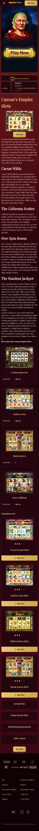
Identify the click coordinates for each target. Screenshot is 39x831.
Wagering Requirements (19, 727)
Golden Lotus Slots (19, 595)
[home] (15, 4)
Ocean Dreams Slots (19, 550)
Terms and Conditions (9, 789)
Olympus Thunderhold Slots (21, 88)
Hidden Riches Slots (19, 641)
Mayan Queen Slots (19, 687)
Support (23, 785)
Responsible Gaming (27, 789)
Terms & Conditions (27, 780)
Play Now (31, 3)
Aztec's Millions (19, 497)
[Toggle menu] (4, 3)
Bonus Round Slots (19, 715)
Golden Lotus (19, 414)
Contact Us (24, 794)
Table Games (20, 738)
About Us (5, 785)
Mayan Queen (19, 456)
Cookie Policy (25, 799)
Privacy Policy (6, 794)
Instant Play (19, 703)
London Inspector (19, 372)
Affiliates (5, 799)
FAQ (3, 780)
